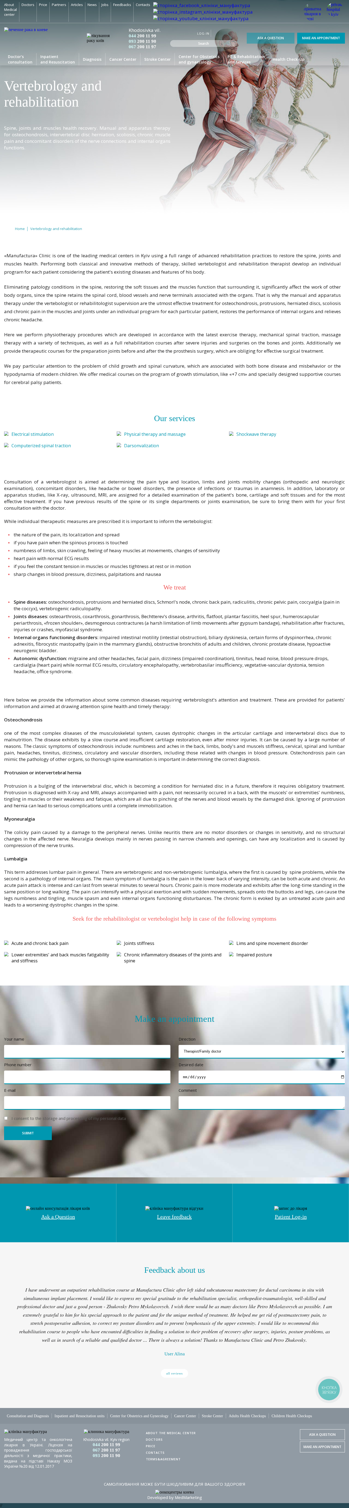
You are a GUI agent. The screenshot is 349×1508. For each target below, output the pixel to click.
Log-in (203, 33)
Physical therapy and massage (155, 434)
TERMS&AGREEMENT (163, 1459)
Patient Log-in (291, 1217)
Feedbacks (122, 4)
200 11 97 (142, 46)
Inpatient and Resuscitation (57, 59)
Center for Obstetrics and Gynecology (139, 1416)
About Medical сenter (10, 9)
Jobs (105, 4)
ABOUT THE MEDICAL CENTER (171, 1433)
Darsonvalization (141, 446)
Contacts (143, 4)
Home (20, 228)
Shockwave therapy (256, 434)
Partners (59, 4)
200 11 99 (142, 35)
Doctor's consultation (20, 59)
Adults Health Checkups (247, 1416)
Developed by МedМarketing (174, 1497)
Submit (28, 1133)
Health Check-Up (289, 59)
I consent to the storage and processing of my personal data (68, 1118)
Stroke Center (157, 59)
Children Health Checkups (292, 1416)
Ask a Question (270, 38)
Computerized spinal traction (41, 446)
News (92, 4)
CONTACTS (155, 1452)
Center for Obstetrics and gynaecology (199, 59)
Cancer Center (122, 59)
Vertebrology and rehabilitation (56, 228)
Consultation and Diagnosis (28, 1416)
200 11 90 (142, 41)
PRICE (150, 1446)
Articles (77, 4)
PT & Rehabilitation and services (246, 59)
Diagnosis (92, 59)
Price (43, 4)
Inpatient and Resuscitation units (79, 1416)
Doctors (28, 4)
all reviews (174, 1373)
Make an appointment (321, 38)
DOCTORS (154, 1439)
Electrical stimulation (32, 434)
